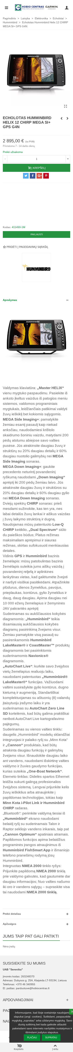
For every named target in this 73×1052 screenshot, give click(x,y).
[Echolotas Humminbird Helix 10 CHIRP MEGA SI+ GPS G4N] (67, 118)
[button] (36, 300)
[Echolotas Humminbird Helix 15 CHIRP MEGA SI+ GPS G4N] (61, 118)
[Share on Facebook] (32, 176)
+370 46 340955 (25, 984)
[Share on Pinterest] (46, 176)
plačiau (32, 1037)
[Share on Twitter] (26, 176)
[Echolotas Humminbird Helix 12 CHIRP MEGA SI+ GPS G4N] (65, 106)
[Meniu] (6, 7)
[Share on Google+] (39, 176)
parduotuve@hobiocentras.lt (32, 988)
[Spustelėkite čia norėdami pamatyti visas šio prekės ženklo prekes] (36, 267)
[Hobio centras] (36, 7)
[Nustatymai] (66, 7)
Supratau (51, 1037)
